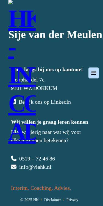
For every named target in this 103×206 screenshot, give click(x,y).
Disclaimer (52, 200)
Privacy (72, 200)
